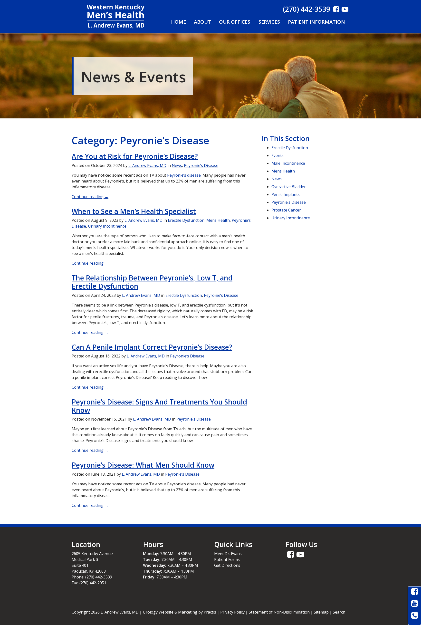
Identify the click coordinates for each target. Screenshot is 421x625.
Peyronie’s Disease (201, 165)
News (177, 165)
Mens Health (218, 220)
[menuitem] (178, 22)
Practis (210, 612)
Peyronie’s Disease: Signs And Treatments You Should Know (159, 406)
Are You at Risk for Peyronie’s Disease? (135, 156)
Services (269, 22)
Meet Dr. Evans (228, 553)
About (202, 22)
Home (178, 22)
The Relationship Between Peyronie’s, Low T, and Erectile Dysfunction (152, 282)
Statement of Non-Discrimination (279, 612)
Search (339, 612)
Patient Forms (227, 559)
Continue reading (90, 196)
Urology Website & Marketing (170, 612)
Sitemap (321, 612)
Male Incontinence (288, 163)
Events (277, 155)
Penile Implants (285, 194)
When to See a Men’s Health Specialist (134, 211)
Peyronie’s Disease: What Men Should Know (143, 465)
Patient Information (316, 22)
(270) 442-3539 (306, 9)
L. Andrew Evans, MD (147, 165)
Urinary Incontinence (107, 226)
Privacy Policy (232, 612)
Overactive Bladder (288, 186)
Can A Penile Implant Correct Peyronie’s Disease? (152, 347)
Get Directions (227, 565)
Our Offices (234, 22)
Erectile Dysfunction (186, 220)
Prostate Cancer (286, 210)
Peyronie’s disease (184, 175)
